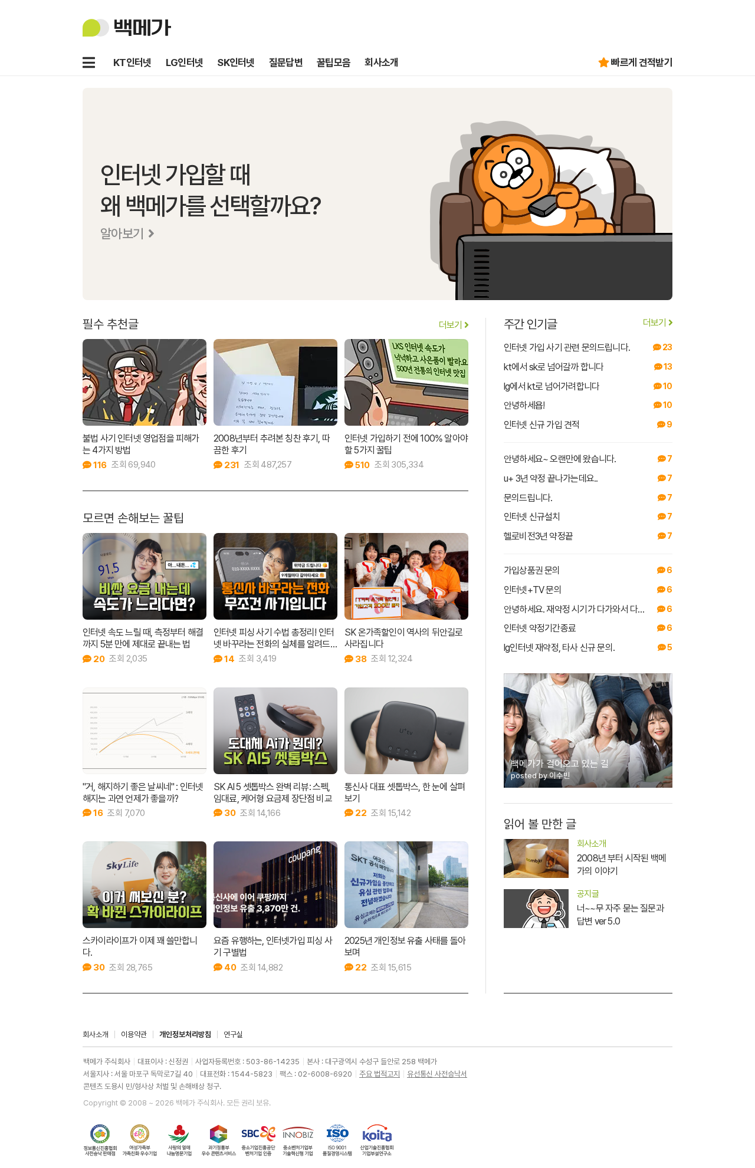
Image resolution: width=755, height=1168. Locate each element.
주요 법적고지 (379, 1074)
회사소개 (381, 62)
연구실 (233, 1034)
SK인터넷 (236, 62)
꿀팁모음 (333, 62)
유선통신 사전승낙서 (437, 1074)
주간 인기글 (586, 324)
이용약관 (134, 1034)
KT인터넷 (132, 62)
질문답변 (286, 62)
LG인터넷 (184, 62)
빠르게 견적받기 (641, 62)
